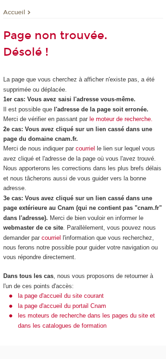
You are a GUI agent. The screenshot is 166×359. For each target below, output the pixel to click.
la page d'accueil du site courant (61, 295)
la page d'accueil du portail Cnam (62, 305)
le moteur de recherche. (120, 119)
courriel (85, 148)
